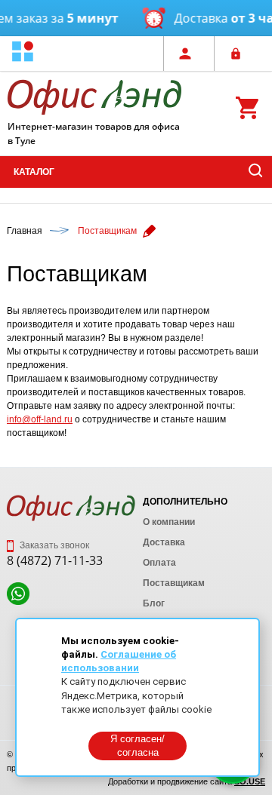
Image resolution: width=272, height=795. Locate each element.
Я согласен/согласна (137, 745)
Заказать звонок (53, 545)
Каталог (34, 172)
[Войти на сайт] (239, 53)
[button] (23, 53)
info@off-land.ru (40, 419)
